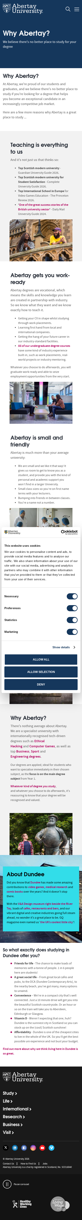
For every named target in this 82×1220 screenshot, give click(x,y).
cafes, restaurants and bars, (41, 908)
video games (36, 887)
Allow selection (41, 671)
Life (6, 1100)
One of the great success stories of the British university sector (43, 207)
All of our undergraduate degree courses (44, 346)
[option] (41, 199)
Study (8, 1093)
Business (22, 751)
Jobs (45, 1163)
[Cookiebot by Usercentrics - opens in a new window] (61, 532)
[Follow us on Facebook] (24, 1148)
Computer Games (42, 746)
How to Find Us (28, 1163)
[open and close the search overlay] (68, 10)
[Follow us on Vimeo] (51, 1148)
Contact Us (8, 1163)
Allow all (41, 659)
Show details (61, 647)
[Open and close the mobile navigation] (76, 9)
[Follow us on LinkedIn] (15, 1148)
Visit (7, 1132)
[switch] (72, 608)
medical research (57, 887)
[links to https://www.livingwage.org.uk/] (60, 1204)
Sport (35, 751)
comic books (15, 892)
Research (12, 1116)
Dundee (35, 882)
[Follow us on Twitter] (6, 1148)
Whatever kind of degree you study (33, 786)
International (15, 1108)
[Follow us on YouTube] (42, 1148)
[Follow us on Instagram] (33, 1148)
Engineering (19, 756)
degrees (35, 756)
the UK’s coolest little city (56, 922)
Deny (41, 684)
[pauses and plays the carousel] (7, 1184)
